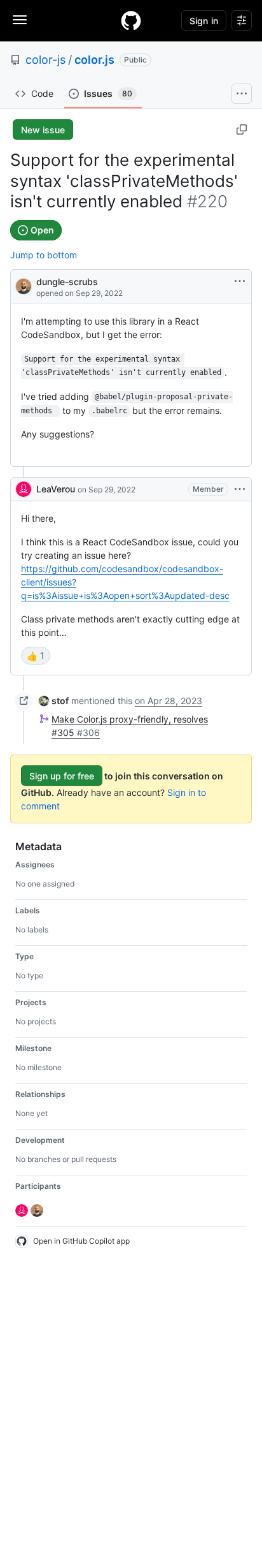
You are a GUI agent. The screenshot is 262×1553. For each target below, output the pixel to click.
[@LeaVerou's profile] (23, 489)
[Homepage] (131, 20)
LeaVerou (55, 488)
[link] (54, 700)
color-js (45, 59)
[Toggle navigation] (19, 19)
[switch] (35, 656)
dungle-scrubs (67, 281)
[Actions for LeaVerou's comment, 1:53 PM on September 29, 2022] (240, 489)
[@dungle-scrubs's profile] (23, 285)
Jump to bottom (43, 254)
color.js (94, 59)
